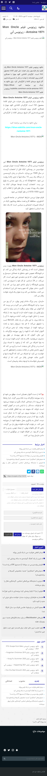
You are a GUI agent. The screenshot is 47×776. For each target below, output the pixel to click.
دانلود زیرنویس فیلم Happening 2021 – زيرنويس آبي (21, 665)
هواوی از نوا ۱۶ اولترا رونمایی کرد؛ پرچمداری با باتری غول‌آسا (22, 591)
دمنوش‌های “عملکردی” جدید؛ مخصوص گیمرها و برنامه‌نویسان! (24, 459)
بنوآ (42, 394)
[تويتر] (9, 2)
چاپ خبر (8, 19)
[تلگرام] (2, 2)
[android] (17, 750)
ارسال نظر (17, 534)
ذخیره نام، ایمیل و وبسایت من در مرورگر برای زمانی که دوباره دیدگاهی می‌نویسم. (32, 536)
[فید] (13, 2)
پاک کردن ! (8, 534)
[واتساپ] (42, 471)
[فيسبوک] (33, 471)
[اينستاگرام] (5, 2)
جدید (36, 681)
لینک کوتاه (30, 476)
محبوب (22, 681)
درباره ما (43, 2)
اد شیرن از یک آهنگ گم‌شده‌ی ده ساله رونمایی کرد (28, 452)
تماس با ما (35, 2)
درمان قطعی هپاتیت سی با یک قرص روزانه (31, 449)
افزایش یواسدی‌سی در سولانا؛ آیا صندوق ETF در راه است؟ (26, 456)
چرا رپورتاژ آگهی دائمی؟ (39, 722)
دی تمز (34, 771)
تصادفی (8, 681)
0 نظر (17, 19)
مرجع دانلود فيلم (41, 719)
